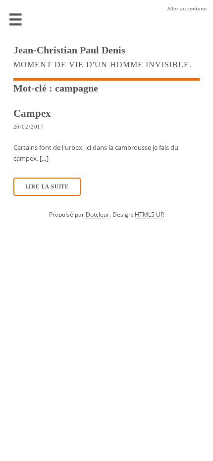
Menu (16, 20)
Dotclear (97, 214)
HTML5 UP (149, 214)
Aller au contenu (187, 8)
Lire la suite (47, 186)
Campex (32, 113)
